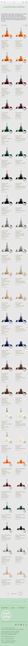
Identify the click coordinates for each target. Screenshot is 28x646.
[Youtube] (21, 625)
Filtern (5, 25)
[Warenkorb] (26, 2)
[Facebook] (16, 625)
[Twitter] (26, 625)
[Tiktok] (23, 625)
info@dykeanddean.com (9, 636)
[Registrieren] (24, 601)
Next (20, 593)
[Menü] (1, 2)
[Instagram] (18, 625)
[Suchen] (4, 2)
